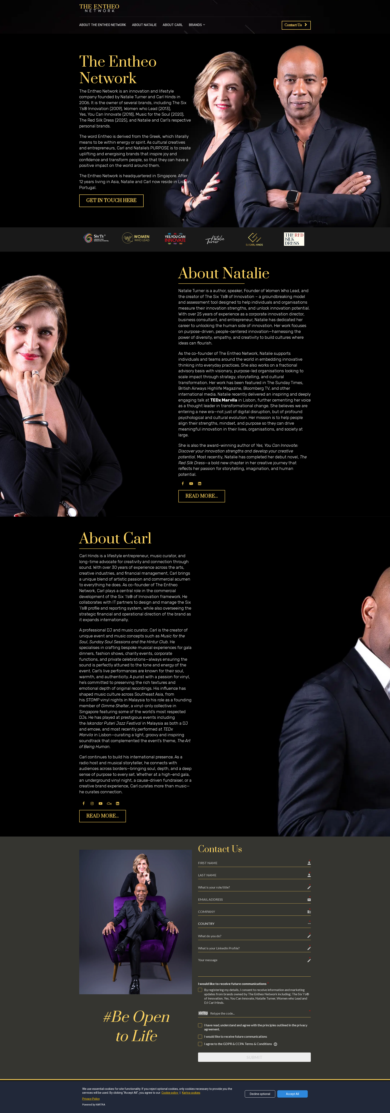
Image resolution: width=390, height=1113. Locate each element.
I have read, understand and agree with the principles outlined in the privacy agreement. (255, 1027)
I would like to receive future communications (232, 984)
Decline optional (260, 1094)
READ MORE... (201, 496)
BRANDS (195, 25)
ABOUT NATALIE (144, 25)
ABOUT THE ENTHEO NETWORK (102, 25)
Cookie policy (170, 1092)
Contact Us (293, 25)
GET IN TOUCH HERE (111, 201)
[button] (254, 924)
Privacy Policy (91, 1098)
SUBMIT (254, 1057)
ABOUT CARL (173, 25)
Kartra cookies (191, 1092)
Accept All (292, 1094)
